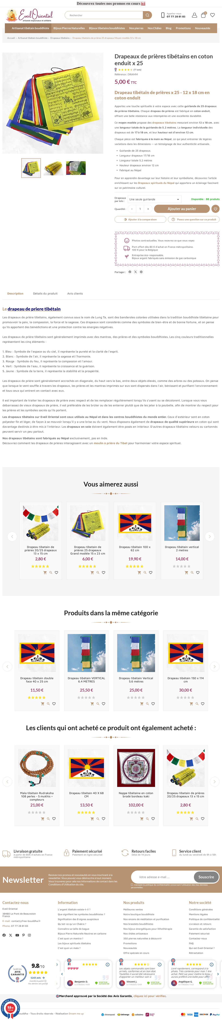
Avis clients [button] (75, 293)
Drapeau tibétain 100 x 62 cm (134, 548)
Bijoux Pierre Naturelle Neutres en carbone (82, 933)
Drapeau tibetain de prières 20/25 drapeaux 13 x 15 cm (41, 550)
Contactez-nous (198, 938)
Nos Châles (154, 28)
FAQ (191, 943)
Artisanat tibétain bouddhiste (30, 28)
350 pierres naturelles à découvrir (142, 938)
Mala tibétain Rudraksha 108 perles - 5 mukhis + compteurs (37, 796)
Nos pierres (136, 28)
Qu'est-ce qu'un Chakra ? (72, 924)
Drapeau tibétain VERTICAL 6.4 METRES (86, 679)
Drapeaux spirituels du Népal (156, 182)
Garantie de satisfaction (202, 928)
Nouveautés (202, 28)
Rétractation (196, 953)
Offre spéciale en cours (136, 953)
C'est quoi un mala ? (69, 948)
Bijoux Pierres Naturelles (69, 28)
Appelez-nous (176, 15)
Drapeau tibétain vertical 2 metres (182, 548)
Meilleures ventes (133, 909)
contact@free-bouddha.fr (25, 921)
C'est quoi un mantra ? (70, 938)
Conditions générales (201, 909)
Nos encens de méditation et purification (146, 919)
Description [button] (15, 293)
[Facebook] (4, 935)
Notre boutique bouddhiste (138, 914)
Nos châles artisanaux (135, 933)
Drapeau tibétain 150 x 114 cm (186, 679)
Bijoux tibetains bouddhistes (107, 28)
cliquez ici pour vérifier (149, 996)
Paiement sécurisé (199, 933)
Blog (168, 28)
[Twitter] (10, 936)
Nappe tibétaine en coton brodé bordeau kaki (136, 794)
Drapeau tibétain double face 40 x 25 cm (36, 679)
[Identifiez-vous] (194, 15)
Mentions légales (198, 914)
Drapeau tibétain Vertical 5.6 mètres (136, 679)
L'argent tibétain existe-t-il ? (74, 909)
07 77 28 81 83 (19, 925)
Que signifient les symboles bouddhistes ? (81, 914)
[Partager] (129, 271)
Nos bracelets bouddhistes (138, 924)
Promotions (183, 28)
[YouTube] (17, 935)
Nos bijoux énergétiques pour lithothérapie (147, 928)
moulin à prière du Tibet (110, 443)
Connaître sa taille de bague (73, 928)
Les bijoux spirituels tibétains (74, 943)
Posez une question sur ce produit (193, 219)
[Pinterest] (141, 271)
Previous (12, 536)
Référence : (121, 74)
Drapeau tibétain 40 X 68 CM (86, 794)
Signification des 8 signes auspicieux (78, 919)
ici (143, 3)
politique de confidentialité (157, 885)
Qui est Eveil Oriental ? (202, 948)
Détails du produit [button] (45, 293)
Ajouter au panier (182, 209)
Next (210, 536)
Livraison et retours (200, 924)
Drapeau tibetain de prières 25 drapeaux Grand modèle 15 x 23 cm (87, 550)
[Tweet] (135, 271)
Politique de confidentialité (204, 919)
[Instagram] (29, 935)
